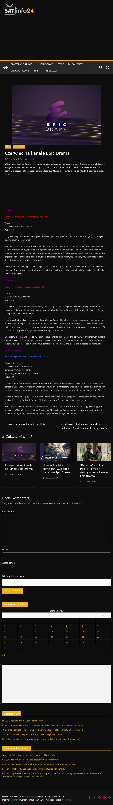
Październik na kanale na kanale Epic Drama (19, 467)
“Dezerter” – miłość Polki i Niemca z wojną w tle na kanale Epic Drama (94, 470)
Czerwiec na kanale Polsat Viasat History (27, 424)
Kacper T (6, 769)
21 (67, 636)
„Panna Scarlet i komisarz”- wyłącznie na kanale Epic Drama (56, 468)
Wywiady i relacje (20, 70)
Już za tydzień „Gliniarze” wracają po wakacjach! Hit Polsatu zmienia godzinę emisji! (40, 739)
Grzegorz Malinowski (11, 759)
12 (36, 631)
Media (8, 147)
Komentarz (9, 511)
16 (98, 631)
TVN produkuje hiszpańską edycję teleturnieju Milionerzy (49, 764)
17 (5, 636)
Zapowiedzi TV (75, 64)
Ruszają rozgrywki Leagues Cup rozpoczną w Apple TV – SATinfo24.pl (34, 773)
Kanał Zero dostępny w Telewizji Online (41, 759)
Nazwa (6, 549)
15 (83, 631)
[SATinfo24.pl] (5, 67)
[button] (33, 64)
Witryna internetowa (13, 576)
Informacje (51, 70)
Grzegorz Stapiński (27, 159)
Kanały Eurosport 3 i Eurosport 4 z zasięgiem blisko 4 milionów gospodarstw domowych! (42, 725)
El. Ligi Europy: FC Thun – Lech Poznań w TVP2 (23, 720)
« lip (4, 655)
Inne (36, 70)
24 (5, 642)
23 (98, 636)
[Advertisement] (56, 39)
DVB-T (61, 64)
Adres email (9, 562)
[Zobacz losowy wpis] (107, 67)
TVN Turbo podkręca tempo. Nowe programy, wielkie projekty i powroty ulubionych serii (42, 730)
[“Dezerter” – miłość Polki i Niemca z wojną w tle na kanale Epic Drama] (94, 445)
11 (21, 631)
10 (5, 631)
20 (52, 636)
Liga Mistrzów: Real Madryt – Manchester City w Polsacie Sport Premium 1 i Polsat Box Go (83, 426)
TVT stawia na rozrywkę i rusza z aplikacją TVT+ (33, 755)
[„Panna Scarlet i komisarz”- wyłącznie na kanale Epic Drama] (56, 445)
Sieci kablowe (46, 64)
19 (36, 636)
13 (52, 631)
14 (67, 631)
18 (21, 636)
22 (83, 636)
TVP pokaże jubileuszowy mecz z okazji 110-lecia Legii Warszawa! (32, 734)
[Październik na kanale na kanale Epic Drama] (19, 445)
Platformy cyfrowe (21, 64)
